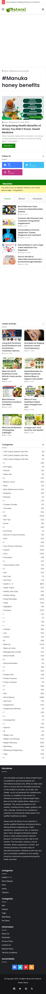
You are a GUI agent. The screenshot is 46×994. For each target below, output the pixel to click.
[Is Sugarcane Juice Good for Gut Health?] (34, 419)
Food (5, 554)
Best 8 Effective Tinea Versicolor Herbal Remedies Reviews (30, 209)
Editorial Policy (7, 949)
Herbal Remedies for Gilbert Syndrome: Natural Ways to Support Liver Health (33, 375)
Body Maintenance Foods (13, 489)
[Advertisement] (23, 39)
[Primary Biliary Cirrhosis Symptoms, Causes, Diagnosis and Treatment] (9, 235)
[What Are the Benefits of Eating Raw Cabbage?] (12, 419)
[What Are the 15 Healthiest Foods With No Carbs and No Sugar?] (12, 363)
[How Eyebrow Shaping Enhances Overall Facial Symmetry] (34, 335)
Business (6, 497)
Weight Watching (10, 743)
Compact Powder (10, 504)
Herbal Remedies (10, 599)
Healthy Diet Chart (10, 591)
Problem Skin (8, 675)
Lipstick (6, 637)
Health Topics (8, 588)
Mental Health (8, 656)
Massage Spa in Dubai (12, 652)
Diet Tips (6, 520)
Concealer (7, 508)
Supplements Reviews (12, 709)
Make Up (6, 644)
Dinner (6, 523)
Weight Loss (8, 735)
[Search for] (43, 10)
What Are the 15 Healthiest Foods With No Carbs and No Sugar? (12, 375)
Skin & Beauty (8, 697)
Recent (22, 199)
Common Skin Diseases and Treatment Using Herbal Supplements (30, 221)
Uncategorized (9, 720)
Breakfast (7, 493)
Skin (5, 693)
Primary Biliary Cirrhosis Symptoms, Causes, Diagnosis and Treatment (29, 232)
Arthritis (6, 470)
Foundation (7, 557)
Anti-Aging (7, 467)
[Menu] (3, 10)
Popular (7, 199)
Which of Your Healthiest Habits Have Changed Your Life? (33, 403)
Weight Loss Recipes (11, 739)
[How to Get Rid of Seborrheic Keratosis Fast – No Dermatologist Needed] (9, 260)
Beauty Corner (9, 482)
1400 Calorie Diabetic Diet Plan (15, 455)
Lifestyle (6, 629)
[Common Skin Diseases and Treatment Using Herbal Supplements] (9, 221)
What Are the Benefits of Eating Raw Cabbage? (12, 430)
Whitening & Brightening (12, 750)
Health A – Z (8, 584)
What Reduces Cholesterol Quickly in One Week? (12, 402)
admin (6, 122)
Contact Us (6, 945)
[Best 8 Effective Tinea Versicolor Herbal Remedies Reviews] (9, 209)
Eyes (5, 538)
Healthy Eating (9, 595)
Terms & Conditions (9, 953)
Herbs (5, 603)
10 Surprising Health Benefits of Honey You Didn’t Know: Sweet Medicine (21, 129)
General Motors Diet (11, 565)
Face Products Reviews (12, 546)
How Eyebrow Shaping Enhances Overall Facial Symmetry (34, 345)
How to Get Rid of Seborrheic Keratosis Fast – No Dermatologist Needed (30, 259)
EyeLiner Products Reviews (14, 535)
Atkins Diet (7, 474)
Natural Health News (34, 778)
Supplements (8, 705)
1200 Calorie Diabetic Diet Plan (15, 452)
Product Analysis (10, 678)
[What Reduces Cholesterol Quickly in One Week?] (12, 391)
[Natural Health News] (16, 9)
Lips (5, 633)
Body (5, 486)
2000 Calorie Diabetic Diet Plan (15, 459)
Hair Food (7, 580)
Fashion (6, 550)
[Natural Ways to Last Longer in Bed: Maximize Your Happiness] (9, 248)
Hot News (7, 610)
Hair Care (7, 576)
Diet (5, 516)
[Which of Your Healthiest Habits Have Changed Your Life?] (34, 391)
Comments (37, 199)
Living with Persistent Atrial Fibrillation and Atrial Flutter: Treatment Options (11, 347)
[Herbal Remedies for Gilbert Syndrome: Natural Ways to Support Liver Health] (34, 363)
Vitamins (6, 727)
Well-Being (7, 746)
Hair (5, 573)
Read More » (8, 146)
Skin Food (7, 701)
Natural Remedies (10, 663)
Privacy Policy (7, 941)
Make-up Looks (9, 648)
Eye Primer (7, 531)
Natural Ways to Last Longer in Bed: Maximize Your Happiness (30, 247)
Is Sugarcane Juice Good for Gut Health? (34, 428)
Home (5, 71)
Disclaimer (6, 937)
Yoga (5, 754)
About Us (5, 934)
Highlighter (7, 607)
